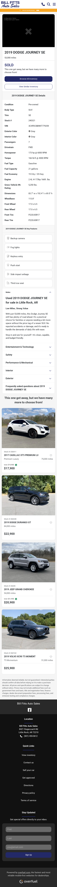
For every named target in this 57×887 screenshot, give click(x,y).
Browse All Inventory (28, 79)
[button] (43, 4)
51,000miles (47, 660)
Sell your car (28, 770)
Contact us (29, 762)
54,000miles (10, 593)
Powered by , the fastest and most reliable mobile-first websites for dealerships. (28, 874)
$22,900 (9, 533)
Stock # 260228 (10, 519)
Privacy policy (28, 793)
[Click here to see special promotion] (28, 10)
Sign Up (28, 855)
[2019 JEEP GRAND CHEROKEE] (28, 562)
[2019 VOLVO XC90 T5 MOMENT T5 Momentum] (28, 629)
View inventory (28, 755)
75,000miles (47, 459)
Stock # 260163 (10, 653)
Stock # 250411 (10, 452)
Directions (28, 785)
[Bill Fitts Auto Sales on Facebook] (28, 709)
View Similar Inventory (28, 86)
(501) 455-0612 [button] (30, 736)
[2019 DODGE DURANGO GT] (28, 495)
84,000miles (10, 526)
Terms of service (28, 800)
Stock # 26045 (9, 586)
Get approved (28, 778)
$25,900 (9, 668)
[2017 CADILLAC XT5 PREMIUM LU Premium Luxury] (28, 428)
